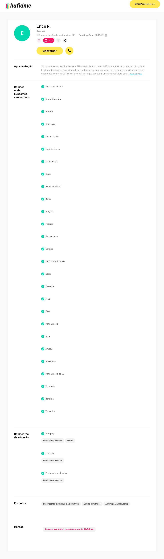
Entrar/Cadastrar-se (145, 4)
